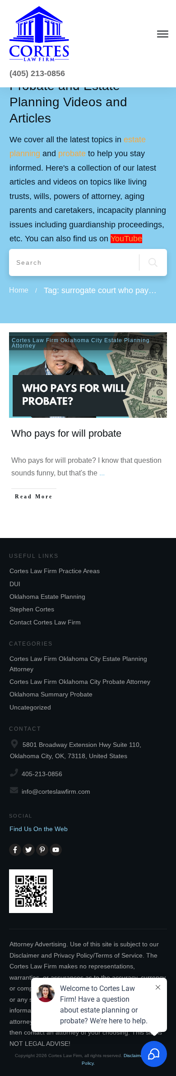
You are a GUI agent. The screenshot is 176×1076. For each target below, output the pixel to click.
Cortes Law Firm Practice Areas (54, 570)
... (102, 473)
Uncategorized (30, 707)
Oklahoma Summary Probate (51, 694)
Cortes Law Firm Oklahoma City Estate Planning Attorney (81, 343)
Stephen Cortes (31, 609)
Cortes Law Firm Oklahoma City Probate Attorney (79, 681)
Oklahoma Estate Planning (47, 596)
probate (72, 153)
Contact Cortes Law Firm (45, 622)
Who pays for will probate (66, 433)
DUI (14, 584)
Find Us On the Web (38, 828)
